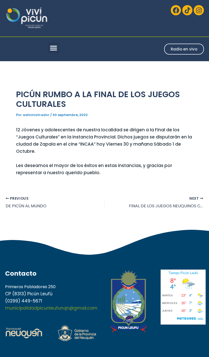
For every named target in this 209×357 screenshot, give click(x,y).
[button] (53, 48)
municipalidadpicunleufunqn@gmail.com (51, 308)
